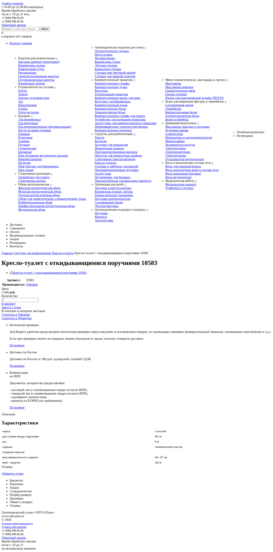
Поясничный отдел (31, 69)
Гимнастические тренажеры (114, 195)
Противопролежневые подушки (116, 170)
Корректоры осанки (31, 65)
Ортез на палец (28, 112)
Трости (99, 137)
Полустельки (104, 54)
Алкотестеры (174, 134)
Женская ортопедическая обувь (39, 188)
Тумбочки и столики (179, 188)
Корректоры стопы (108, 61)
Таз (20, 101)
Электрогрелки (175, 155)
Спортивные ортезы (32, 180)
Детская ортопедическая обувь (39, 195)
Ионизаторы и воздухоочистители (188, 137)
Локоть (23, 94)
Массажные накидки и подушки (187, 126)
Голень (23, 108)
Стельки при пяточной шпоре (115, 72)
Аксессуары (103, 173)
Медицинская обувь (31, 209)
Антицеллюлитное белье (182, 116)
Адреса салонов (12, 3)
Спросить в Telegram (16, 314)
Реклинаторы (27, 72)
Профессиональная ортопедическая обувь (46, 206)
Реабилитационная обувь (35, 202)
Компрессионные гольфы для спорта (120, 116)
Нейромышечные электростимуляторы (121, 126)
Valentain (32, 284)
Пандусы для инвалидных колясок (118, 155)
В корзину (9, 303)
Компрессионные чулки (111, 87)
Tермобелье (173, 108)
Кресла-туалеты (105, 162)
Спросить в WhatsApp (17, 318)
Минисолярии (175, 141)
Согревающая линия (109, 202)
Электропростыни (177, 152)
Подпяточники (105, 58)
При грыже (26, 170)
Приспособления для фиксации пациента (123, 180)
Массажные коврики (179, 87)
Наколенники (27, 105)
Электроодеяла (175, 148)
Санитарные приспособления (115, 159)
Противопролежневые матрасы (116, 152)
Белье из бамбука (176, 119)
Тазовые (24, 141)
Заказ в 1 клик (11, 307)
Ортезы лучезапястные (33, 98)
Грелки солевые (176, 94)
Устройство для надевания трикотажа (120, 119)
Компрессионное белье (110, 108)
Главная (7, 253)
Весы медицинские (178, 177)
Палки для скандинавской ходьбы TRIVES (194, 98)
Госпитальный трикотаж (111, 94)
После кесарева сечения (34, 130)
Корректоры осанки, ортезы (114, 191)
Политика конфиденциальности (17, 523)
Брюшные (25, 152)
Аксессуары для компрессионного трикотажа (125, 123)
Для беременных (29, 119)
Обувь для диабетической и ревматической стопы (52, 198)
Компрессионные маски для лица (117, 98)
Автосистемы (104, 220)
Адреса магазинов (14, 527)
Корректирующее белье (181, 112)
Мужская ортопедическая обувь (39, 191)
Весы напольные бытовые (183, 173)
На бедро (24, 162)
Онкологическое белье (110, 112)
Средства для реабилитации (32, 253)
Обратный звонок (14, 25)
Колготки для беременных (113, 101)
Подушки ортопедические (113, 198)
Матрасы (101, 217)
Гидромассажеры (176, 130)
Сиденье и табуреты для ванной (116, 166)
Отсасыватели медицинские (184, 159)
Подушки (101, 213)
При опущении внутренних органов (43, 155)
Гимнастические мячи (180, 90)
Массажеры (173, 83)
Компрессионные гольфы (112, 83)
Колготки (101, 90)
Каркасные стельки (108, 69)
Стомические (27, 148)
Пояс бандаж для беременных (38, 166)
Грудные (24, 144)
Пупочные (25, 137)
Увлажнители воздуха (180, 144)
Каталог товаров (21, 43)
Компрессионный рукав (111, 105)
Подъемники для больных (112, 177)
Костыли (101, 141)
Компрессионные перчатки (113, 130)
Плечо (22, 90)
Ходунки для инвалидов (111, 144)
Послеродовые (28, 123)
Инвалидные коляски (109, 148)
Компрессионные (30, 159)
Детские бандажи (107, 206)
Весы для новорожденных (183, 166)
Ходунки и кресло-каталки (113, 188)
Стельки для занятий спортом (115, 76)
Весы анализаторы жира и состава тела (192, 170)
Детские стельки (106, 65)
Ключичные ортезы (31, 83)
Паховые (24, 134)
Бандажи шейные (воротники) (39, 61)
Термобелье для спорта (33, 177)
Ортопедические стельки (112, 51)
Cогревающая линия (179, 105)
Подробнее (17, 345)
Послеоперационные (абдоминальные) (44, 126)
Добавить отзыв (12, 473)
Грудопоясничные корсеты (36, 80)
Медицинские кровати (180, 184)
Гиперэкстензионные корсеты (38, 76)
